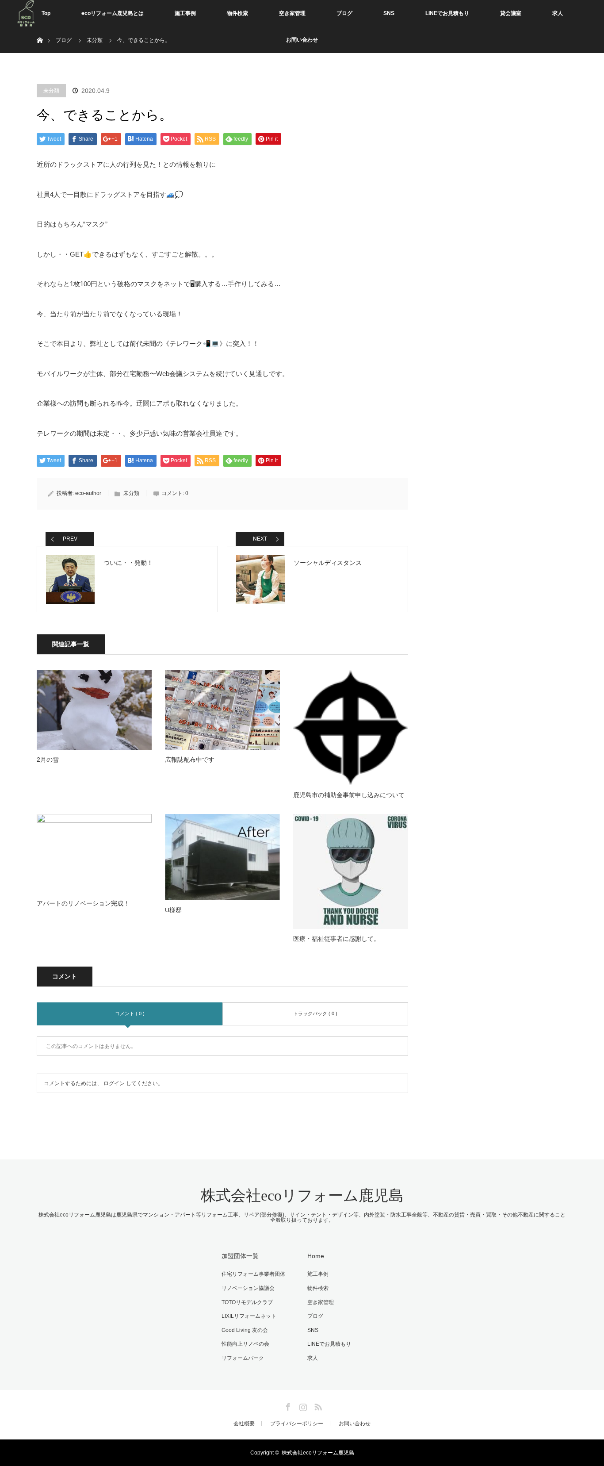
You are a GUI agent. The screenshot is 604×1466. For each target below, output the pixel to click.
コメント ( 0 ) (130, 1013)
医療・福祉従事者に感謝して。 (336, 938)
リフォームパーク (243, 1358)
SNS (388, 13)
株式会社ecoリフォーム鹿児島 (302, 1195)
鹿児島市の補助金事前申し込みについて (349, 794)
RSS (317, 1405)
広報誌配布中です (189, 759)
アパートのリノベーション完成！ (83, 903)
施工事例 (185, 13)
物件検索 (237, 13)
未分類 (51, 91)
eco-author (88, 493)
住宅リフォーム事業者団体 (253, 1274)
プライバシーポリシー (296, 1423)
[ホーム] (39, 30)
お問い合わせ (302, 40)
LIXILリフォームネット (249, 1316)
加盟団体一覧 (240, 1255)
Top (46, 13)
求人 (557, 13)
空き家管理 (292, 13)
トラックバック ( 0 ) (315, 1013)
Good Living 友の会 (245, 1330)
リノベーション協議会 (248, 1288)
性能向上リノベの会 (245, 1344)
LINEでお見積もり (447, 13)
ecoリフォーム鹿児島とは (112, 13)
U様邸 (173, 909)
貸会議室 (510, 13)
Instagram (302, 1405)
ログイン (114, 1083)
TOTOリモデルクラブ (247, 1302)
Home (315, 1255)
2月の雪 (48, 759)
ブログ (344, 13)
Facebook (287, 1405)
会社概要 (244, 1423)
